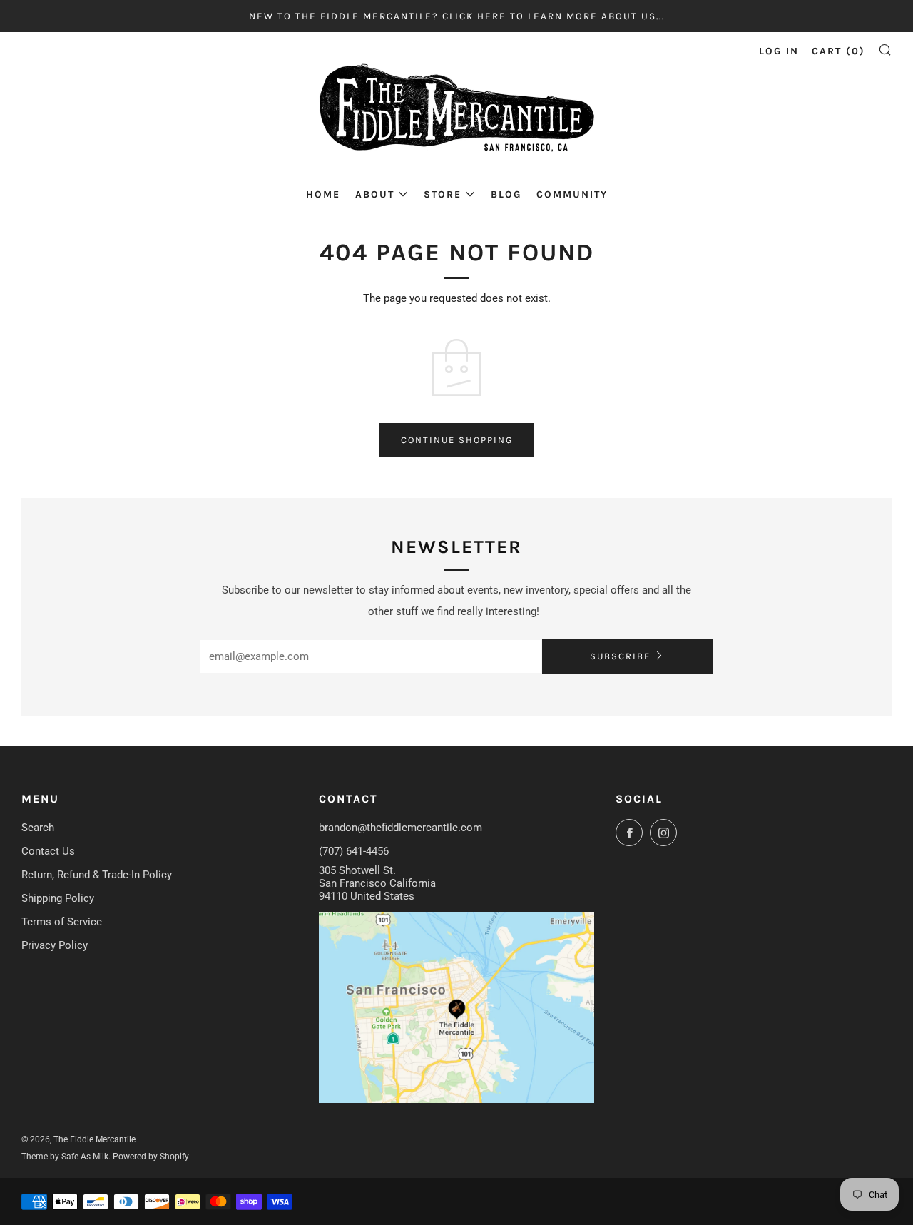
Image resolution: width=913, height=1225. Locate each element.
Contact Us (48, 851)
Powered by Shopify (151, 1157)
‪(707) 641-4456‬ (354, 851)
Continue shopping (457, 439)
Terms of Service (61, 921)
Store (442, 194)
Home (323, 194)
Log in (779, 51)
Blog (506, 194)
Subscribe (620, 656)
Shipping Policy (57, 898)
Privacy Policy (54, 945)
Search (37, 827)
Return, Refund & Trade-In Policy (96, 874)
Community (572, 194)
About (374, 194)
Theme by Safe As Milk (64, 1157)
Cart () (838, 51)
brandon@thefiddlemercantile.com (400, 827)
